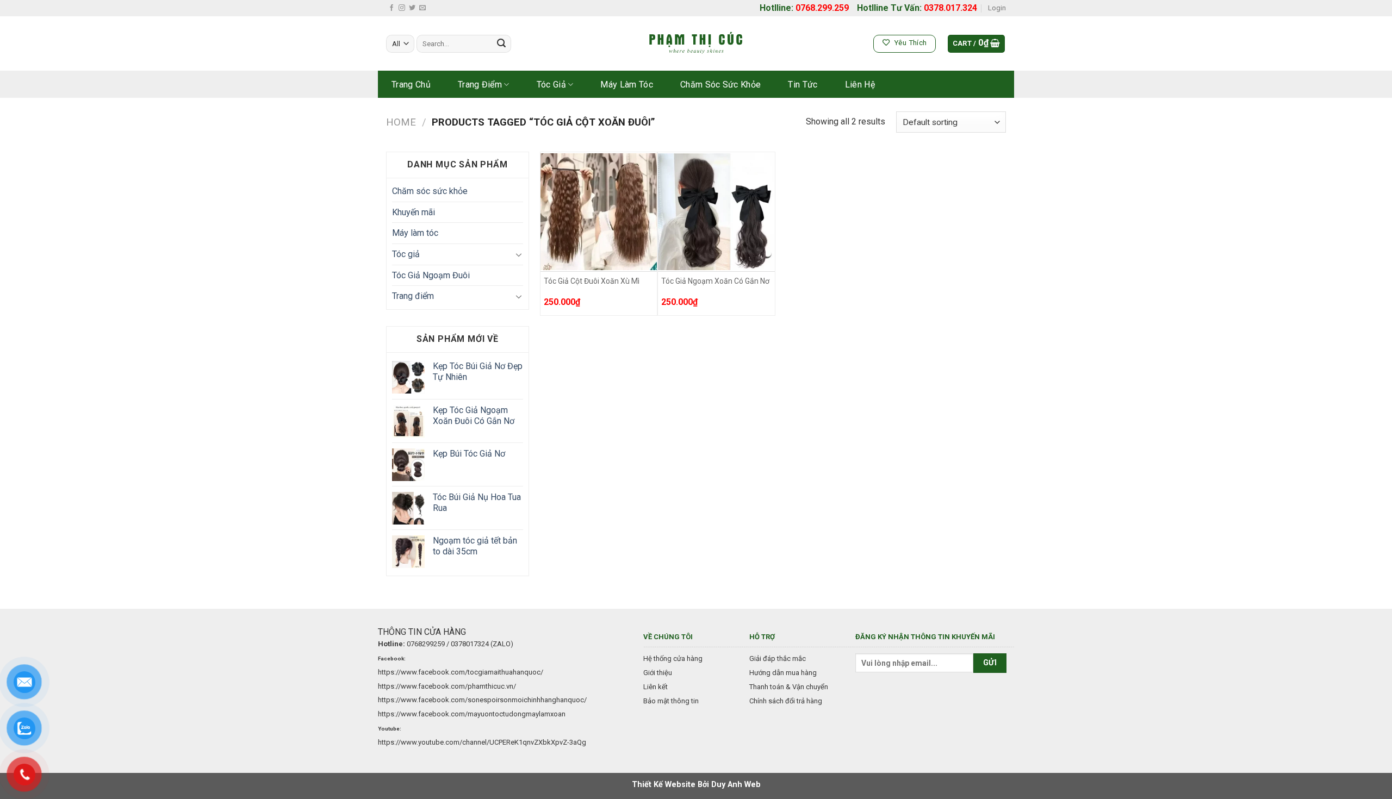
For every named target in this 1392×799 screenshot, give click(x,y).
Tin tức (802, 84)
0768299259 (426, 644)
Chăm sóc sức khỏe (720, 84)
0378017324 (470, 644)
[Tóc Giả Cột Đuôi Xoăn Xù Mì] (598, 212)
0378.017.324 (950, 8)
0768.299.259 (822, 8)
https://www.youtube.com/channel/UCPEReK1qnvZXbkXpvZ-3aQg (482, 742)
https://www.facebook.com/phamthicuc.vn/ (447, 686)
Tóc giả (551, 84)
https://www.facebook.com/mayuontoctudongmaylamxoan (472, 714)
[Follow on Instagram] (402, 8)
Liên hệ (860, 84)
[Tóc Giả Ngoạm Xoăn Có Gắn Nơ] (716, 212)
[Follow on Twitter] (412, 8)
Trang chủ (411, 84)
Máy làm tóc (626, 84)
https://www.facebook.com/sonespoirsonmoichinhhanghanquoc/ (482, 700)
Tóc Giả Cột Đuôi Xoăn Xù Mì (591, 281)
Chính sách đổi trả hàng (785, 701)
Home (401, 122)
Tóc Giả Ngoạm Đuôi (431, 275)
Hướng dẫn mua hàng (783, 673)
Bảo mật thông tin (671, 701)
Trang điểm (480, 84)
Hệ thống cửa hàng (673, 658)
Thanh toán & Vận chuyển (788, 687)
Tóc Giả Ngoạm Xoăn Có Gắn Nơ (715, 281)
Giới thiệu (657, 673)
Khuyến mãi (413, 212)
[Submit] (501, 44)
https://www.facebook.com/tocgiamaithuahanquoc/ (460, 672)
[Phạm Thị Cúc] (696, 44)
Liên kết (655, 687)
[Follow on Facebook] (391, 8)
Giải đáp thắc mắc (777, 658)
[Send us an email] (422, 8)
